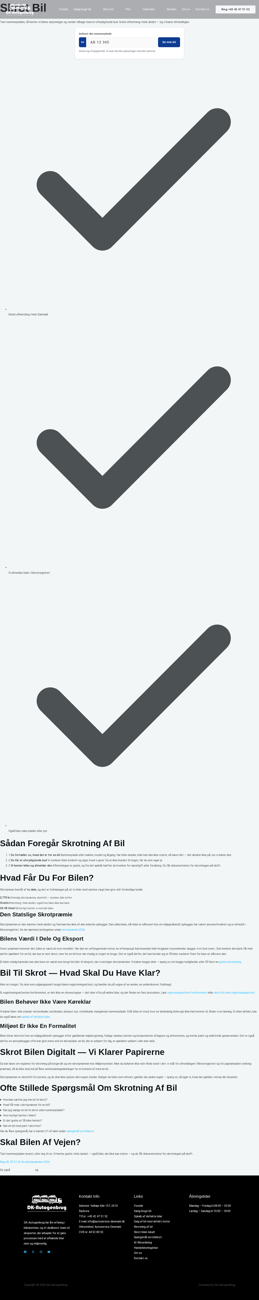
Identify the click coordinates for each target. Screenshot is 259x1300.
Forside (138, 1205)
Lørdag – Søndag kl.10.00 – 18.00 (209, 1211)
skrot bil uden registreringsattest (234, 992)
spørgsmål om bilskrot (80, 1131)
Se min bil (169, 42)
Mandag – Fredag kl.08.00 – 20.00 (210, 1205)
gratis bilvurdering (230, 962)
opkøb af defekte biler (36, 1017)
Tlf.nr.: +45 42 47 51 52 (93, 1216)
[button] (235, 9)
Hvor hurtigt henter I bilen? (19, 1115)
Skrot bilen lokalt (144, 1232)
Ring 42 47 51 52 (10, 1162)
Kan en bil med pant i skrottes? (22, 1126)
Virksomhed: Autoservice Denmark (100, 1226)
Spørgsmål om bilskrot (148, 1237)
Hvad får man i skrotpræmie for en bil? (26, 1105)
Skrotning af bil (143, 1226)
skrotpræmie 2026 (73, 929)
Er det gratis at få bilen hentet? (22, 1120)
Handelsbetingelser (146, 1247)
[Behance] (49, 1252)
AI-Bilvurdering (143, 1242)
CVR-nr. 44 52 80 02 (91, 1232)
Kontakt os (141, 1258)
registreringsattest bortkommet (187, 992)
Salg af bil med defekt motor (152, 1221)
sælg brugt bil (47, 1170)
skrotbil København (22, 1170)
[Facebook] (25, 1252)
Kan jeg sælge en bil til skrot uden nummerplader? (33, 1110)
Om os (138, 1253)
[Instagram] (41, 1252)
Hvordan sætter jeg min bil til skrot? (25, 1099)
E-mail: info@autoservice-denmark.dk (102, 1221)
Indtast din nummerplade (95, 33)
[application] (92, 9)
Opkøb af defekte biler (148, 1216)
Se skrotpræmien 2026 (35, 1162)
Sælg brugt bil (142, 1211)
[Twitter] (33, 1252)
